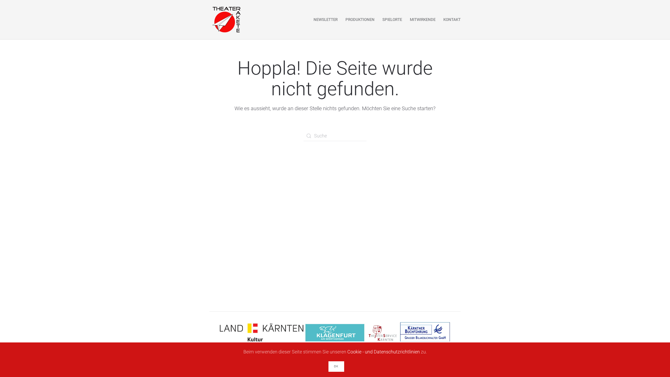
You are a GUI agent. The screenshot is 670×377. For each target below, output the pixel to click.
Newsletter (326, 19)
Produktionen (360, 19)
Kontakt (452, 19)
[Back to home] (226, 19)
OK (336, 366)
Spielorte (392, 19)
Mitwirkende (423, 19)
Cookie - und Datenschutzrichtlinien (383, 351)
